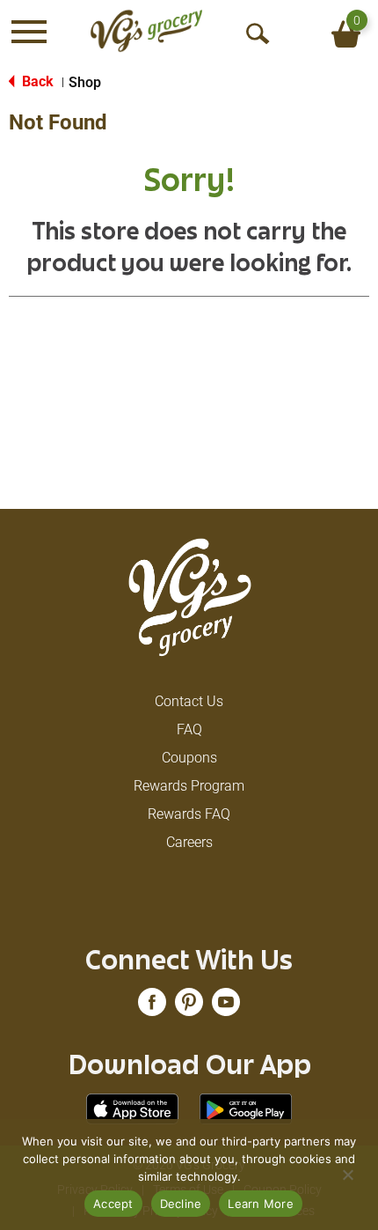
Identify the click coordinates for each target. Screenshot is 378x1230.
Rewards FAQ (189, 814)
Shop (85, 82)
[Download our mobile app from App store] (132, 1108)
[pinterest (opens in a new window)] (189, 1007)
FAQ (189, 729)
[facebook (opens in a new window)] (152, 1007)
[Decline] (347, 1174)
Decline (181, 1204)
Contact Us (189, 701)
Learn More (261, 1204)
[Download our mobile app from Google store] (246, 1108)
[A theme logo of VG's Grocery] (146, 30)
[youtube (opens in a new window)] (226, 1007)
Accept (113, 1204)
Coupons (189, 757)
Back (36, 81)
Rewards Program (189, 785)
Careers (189, 842)
